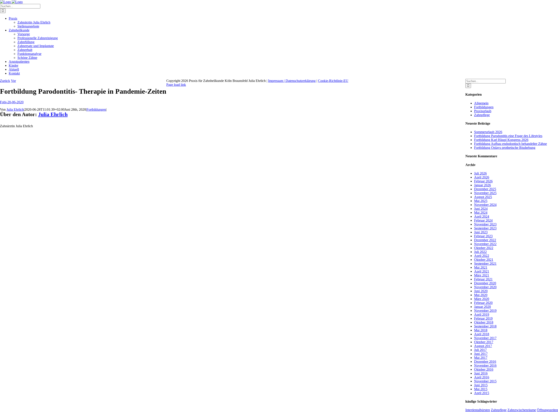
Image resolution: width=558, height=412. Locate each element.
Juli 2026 (480, 173)
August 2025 (483, 197)
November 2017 (485, 338)
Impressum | (277, 81)
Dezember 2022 (485, 240)
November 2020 (485, 287)
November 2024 (485, 205)
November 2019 (485, 310)
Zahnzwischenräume (521, 410)
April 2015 (481, 393)
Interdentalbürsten (477, 410)
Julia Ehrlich (15, 109)
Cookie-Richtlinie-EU (333, 81)
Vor (13, 81)
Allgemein (481, 103)
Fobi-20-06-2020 (12, 102)
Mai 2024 (480, 212)
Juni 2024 (481, 208)
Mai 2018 (480, 330)
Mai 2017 (480, 357)
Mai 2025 (480, 201)
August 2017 (483, 346)
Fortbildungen (96, 109)
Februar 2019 (483, 318)
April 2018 (481, 334)
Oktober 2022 (483, 248)
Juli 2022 (480, 252)
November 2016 (485, 365)
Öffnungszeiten (547, 410)
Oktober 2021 (483, 259)
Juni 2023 (481, 232)
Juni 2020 (481, 291)
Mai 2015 (480, 389)
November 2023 (485, 224)
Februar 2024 (483, 220)
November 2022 (485, 244)
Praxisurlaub (482, 111)
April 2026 (481, 177)
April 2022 (481, 256)
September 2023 (485, 228)
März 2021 (481, 275)
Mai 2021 (480, 267)
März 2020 (481, 299)
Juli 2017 (480, 350)
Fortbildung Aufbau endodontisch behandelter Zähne (510, 144)
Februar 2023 (483, 236)
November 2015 (485, 381)
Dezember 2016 (485, 361)
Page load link (176, 84)
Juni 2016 (481, 373)
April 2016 (481, 377)
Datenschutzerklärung (301, 81)
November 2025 (485, 193)
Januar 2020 (482, 307)
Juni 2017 (481, 354)
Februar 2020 (483, 303)
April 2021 (481, 271)
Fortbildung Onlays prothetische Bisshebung (504, 147)
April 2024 (481, 216)
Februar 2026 (483, 181)
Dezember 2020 (485, 283)
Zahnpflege (482, 115)
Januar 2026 (482, 185)
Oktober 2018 (483, 322)
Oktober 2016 (483, 369)
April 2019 (481, 314)
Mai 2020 (480, 295)
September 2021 (485, 263)
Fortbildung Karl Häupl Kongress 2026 (501, 140)
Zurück (5, 81)
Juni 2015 (481, 385)
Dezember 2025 (485, 189)
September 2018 (485, 326)
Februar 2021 (483, 279)
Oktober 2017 (483, 342)
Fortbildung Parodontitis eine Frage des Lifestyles (508, 136)
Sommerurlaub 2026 (488, 132)
